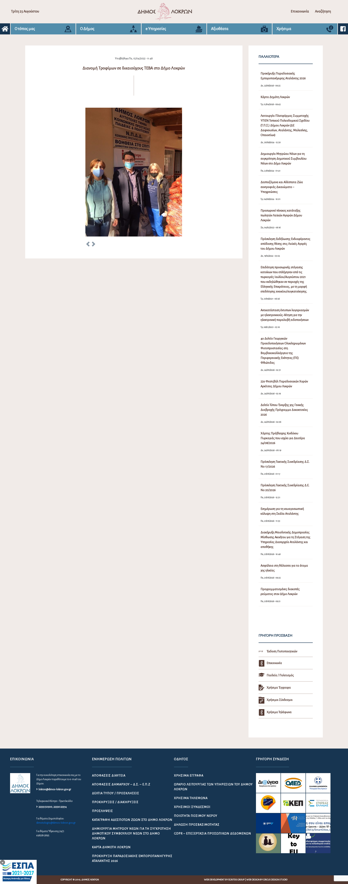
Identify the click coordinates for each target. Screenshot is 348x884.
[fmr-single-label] (268, 783)
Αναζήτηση (323, 11)
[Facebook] (343, 28)
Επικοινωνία (300, 11)
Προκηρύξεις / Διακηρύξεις (115, 802)
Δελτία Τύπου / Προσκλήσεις (115, 793)
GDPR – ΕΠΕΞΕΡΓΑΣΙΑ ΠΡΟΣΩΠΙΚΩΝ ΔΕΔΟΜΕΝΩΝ (212, 833)
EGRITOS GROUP (236, 879)
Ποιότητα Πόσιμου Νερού (195, 815)
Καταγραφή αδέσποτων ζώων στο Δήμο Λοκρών (132, 819)
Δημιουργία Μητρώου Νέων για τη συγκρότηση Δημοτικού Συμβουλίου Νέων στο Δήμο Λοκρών (131, 833)
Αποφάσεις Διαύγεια (108, 775)
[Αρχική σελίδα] (5, 28)
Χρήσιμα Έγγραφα (188, 775)
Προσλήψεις (102, 811)
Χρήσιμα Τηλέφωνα (191, 798)
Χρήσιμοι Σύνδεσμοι (192, 807)
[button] (87, 245)
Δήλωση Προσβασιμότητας (197, 824)
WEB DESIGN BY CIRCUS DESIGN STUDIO (266, 879)
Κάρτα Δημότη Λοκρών (111, 847)
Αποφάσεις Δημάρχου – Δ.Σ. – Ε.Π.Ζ (121, 784)
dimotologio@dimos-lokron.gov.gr (56, 822)
